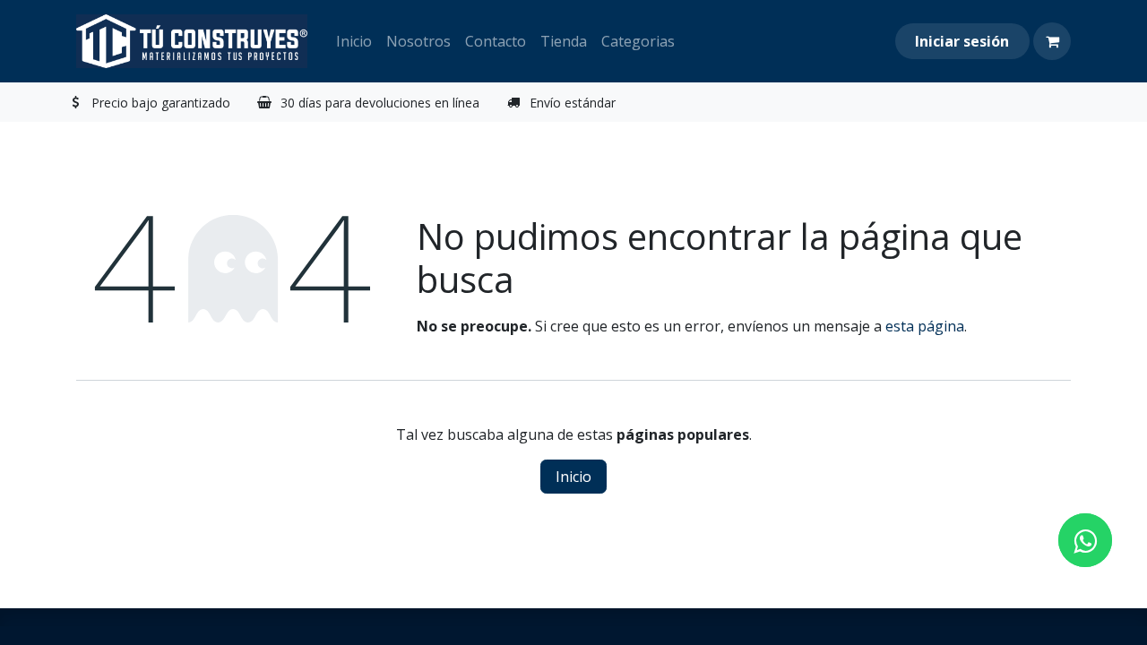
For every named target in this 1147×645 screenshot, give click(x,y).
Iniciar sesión (962, 41)
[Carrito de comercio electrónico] (1052, 41)
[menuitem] (354, 41)
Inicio (573, 476)
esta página (924, 326)
